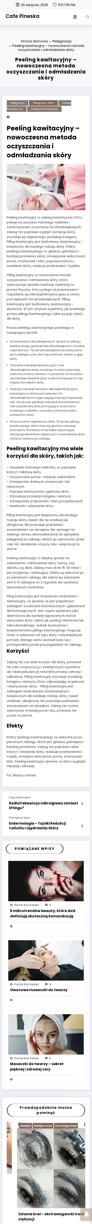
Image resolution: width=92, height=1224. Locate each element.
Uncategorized (56, 1126)
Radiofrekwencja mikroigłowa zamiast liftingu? (43, 805)
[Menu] (75, 17)
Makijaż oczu (33, 1126)
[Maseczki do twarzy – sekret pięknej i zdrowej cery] (46, 1034)
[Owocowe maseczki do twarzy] (46, 960)
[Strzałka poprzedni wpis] (82, 803)
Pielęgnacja (18, 103)
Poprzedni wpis (20, 797)
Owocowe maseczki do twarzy (38, 989)
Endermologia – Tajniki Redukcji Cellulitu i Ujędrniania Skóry (37, 825)
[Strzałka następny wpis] (82, 826)
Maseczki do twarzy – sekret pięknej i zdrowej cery (37, 1066)
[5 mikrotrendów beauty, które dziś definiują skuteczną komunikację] (46, 881)
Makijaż (15, 1126)
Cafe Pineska (23, 16)
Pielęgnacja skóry (43, 103)
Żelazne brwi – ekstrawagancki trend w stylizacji (43, 1217)
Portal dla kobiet (26, 905)
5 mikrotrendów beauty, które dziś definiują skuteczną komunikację (42, 913)
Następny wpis (19, 817)
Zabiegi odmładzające (44, 109)
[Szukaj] (87, 16)
